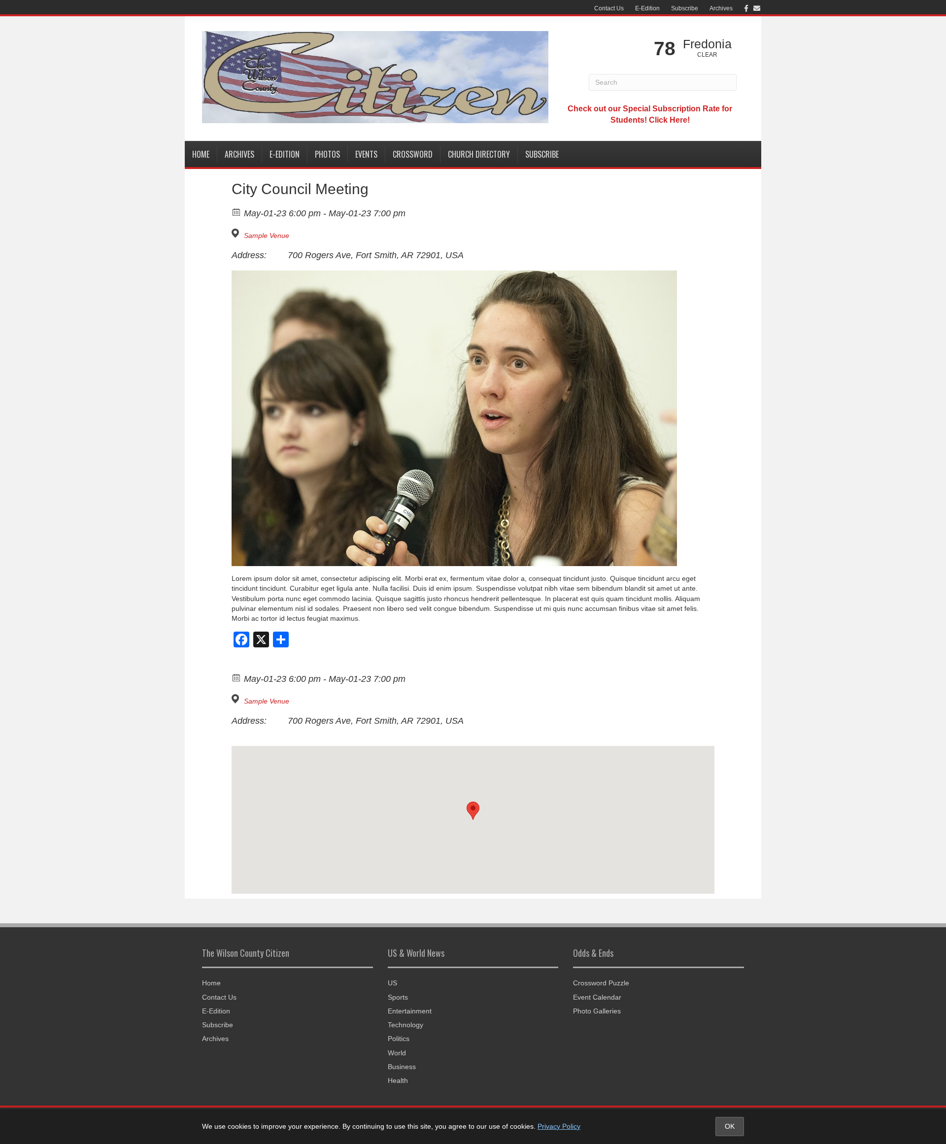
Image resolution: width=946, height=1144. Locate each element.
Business (402, 1067)
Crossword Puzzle (601, 983)
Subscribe (684, 8)
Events (366, 154)
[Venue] (237, 233)
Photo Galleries (597, 1011)
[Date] (237, 211)
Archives (721, 8)
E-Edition (647, 8)
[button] (473, 811)
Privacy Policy (559, 1126)
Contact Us (609, 8)
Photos (327, 154)
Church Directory (479, 154)
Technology (405, 1025)
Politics (398, 1039)
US (392, 983)
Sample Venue (266, 235)
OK (730, 1126)
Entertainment (410, 1011)
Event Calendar (597, 997)
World (397, 1053)
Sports (398, 997)
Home (200, 154)
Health (398, 1080)
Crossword (413, 154)
